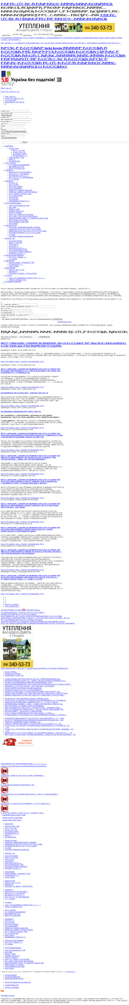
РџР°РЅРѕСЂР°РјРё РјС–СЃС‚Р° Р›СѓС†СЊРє (25, 233)
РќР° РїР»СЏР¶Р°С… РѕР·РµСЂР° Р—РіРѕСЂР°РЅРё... (24, 711)
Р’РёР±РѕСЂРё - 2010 (12, 826)
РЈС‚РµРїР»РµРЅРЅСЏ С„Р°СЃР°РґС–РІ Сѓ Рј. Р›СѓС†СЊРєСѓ (22, 612)
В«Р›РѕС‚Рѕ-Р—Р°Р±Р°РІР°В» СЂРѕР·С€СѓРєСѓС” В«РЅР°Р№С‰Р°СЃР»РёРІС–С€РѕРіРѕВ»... (37, 729)
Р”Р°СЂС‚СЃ (13, 183)
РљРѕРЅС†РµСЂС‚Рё (16, 211)
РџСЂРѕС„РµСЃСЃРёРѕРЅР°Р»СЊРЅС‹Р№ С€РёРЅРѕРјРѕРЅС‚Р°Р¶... (29, 682)
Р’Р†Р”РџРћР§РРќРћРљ (13, 203)
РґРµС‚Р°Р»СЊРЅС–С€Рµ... (10, 361)
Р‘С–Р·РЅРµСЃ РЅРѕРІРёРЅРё (19, 165)
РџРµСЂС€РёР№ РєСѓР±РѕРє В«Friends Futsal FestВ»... (24, 688)
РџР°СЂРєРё (13, 224)
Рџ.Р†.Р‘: (4, 124)
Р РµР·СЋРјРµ (14, 266)
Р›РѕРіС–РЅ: (5, 111)
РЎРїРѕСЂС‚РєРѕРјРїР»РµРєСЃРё (20, 190)
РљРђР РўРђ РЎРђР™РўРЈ (14, 979)
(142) (61, 720)
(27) (72, 729)
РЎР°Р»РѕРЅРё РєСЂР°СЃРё (19, 222)
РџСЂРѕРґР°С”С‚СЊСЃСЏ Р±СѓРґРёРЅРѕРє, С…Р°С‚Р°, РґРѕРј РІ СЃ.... (26, 803)
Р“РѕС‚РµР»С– (14, 244)
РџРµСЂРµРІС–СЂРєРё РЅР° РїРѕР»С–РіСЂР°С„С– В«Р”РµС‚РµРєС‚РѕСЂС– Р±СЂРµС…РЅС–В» (35, 618)
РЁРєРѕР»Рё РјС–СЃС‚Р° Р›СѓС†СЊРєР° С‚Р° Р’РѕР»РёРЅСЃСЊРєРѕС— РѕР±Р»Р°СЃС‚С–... (37, 733)
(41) (60, 724)
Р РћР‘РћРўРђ (9, 261)
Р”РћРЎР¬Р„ (9, 170)
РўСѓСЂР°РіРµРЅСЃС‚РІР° (18, 250)
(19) (7, 731)
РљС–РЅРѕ (12, 207)
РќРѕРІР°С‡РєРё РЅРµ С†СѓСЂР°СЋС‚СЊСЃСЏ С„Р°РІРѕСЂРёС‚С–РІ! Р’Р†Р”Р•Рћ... (34, 695)
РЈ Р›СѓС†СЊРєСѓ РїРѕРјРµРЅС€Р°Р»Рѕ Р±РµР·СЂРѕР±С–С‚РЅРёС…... (30, 713)
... (5, 727)
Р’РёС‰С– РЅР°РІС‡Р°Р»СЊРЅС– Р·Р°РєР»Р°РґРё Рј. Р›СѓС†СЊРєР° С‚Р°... (31, 724)
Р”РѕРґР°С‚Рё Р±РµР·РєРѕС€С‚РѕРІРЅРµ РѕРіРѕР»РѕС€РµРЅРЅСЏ (23, 766)
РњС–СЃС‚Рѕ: (6, 309)
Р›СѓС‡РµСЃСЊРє (15, 241)
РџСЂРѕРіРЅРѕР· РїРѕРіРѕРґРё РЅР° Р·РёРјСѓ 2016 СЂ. (21, 411)
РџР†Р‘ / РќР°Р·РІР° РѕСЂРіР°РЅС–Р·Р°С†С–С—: (18, 306)
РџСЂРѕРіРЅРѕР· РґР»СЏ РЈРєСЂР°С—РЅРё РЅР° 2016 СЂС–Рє (24, 393)
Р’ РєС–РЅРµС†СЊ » (12, 606)
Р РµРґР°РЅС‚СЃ (70, 972)
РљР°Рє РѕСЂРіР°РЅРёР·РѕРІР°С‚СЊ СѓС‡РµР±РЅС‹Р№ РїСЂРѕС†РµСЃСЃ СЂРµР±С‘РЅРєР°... (38, 684)
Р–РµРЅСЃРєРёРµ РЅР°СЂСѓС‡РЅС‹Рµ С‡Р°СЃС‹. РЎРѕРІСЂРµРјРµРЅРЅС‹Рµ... (33, 679)
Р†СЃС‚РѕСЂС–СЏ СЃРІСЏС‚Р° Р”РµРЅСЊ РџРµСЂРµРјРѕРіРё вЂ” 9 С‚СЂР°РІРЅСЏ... (36, 700)
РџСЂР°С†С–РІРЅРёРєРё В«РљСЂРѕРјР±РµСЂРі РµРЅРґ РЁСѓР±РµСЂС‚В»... (32, 720)
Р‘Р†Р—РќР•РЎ (10, 163)
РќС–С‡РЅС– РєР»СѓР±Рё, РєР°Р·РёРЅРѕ (23, 216)
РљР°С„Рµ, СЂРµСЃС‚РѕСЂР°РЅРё (21, 215)
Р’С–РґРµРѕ (13, 259)
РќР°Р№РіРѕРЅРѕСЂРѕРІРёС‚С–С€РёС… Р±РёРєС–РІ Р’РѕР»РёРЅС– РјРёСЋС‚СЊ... (34, 704)
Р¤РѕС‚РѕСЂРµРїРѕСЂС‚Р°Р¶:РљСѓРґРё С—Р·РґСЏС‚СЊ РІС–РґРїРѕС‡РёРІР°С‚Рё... (34, 709)
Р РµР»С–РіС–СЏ (19, 152)
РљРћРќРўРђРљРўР (12, 985)
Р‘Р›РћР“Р (8, 275)
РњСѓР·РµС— (14, 246)
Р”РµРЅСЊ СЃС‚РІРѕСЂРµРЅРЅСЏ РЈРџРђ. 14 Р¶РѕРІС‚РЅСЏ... (27, 698)
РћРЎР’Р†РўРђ (10, 268)
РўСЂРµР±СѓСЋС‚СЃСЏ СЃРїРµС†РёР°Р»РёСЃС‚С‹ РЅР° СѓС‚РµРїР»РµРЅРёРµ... (29, 794)
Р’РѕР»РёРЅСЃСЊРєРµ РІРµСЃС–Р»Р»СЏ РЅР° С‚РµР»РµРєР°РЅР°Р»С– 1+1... (32, 718)
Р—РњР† (12, 234)
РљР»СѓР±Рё (13, 197)
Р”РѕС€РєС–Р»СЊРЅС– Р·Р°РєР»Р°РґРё (23, 273)
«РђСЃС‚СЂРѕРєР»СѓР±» (18, 280)
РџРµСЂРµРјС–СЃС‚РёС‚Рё (14, 102)
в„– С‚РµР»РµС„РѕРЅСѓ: (10, 304)
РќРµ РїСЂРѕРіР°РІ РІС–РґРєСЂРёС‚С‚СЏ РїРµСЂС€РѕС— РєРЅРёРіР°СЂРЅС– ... (33, 708)
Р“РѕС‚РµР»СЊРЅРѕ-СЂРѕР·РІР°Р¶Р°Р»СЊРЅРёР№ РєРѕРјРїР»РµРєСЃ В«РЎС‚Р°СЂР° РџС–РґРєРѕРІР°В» (38, 623)
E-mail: (4, 317)
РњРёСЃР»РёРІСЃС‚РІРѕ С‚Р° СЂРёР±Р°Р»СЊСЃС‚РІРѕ (28, 218)
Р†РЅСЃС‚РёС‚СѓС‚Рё (16, 270)
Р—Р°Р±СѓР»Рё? (11, 100)
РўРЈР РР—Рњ (10, 238)
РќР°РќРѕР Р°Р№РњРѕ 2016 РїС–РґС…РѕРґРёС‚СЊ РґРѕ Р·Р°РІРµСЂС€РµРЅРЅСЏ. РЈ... (35, 681)
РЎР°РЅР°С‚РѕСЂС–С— (17, 253)
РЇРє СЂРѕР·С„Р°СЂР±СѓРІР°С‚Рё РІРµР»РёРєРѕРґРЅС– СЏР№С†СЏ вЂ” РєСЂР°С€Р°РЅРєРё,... (39, 734)
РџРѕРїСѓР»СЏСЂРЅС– (13, 674)
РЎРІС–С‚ (12, 159)
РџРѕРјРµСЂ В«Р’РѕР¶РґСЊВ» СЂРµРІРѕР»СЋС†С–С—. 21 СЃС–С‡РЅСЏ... (31, 702)
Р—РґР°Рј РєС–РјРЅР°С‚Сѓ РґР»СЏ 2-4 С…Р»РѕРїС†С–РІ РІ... (22, 813)
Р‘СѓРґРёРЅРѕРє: (7, 313)
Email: (3, 126)
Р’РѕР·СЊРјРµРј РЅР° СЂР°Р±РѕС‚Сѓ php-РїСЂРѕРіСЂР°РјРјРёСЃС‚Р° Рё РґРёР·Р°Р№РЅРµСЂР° (34, 668)
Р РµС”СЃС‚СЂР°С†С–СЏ (10, 92)
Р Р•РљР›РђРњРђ (11, 975)
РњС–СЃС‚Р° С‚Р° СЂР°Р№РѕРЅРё (21, 177)
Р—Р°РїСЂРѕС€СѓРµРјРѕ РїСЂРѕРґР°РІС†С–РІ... (18, 785)
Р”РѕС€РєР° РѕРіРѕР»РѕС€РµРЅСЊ (21, 236)
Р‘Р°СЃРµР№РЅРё (15, 188)
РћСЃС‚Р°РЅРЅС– (11, 672)
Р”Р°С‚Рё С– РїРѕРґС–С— (18, 257)
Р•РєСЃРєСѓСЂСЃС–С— (17, 248)
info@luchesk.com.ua (64, 322)
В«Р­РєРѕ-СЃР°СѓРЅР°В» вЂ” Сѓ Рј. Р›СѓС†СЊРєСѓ (19, 614)
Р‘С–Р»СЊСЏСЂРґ (16, 196)
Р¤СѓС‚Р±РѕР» (14, 185)
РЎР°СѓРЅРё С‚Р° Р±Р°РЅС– (19, 220)
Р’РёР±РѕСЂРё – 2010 (16, 157)
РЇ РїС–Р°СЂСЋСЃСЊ (17, 168)
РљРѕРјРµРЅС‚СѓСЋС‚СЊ (14, 675)
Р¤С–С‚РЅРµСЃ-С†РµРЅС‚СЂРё (20, 194)
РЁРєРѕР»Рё (13, 272)
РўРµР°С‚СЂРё (14, 209)
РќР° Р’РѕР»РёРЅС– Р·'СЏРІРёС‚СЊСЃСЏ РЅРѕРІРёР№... (25, 706)
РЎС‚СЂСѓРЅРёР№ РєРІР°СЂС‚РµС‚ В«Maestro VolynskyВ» (22, 620)
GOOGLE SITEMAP (12, 987)
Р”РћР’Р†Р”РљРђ (11, 225)
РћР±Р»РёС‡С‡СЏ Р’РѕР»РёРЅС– (20, 172)
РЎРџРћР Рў (9, 181)
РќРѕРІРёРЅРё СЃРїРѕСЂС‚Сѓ (19, 201)
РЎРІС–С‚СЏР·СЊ (15, 243)
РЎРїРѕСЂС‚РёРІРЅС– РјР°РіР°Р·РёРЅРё (23, 192)
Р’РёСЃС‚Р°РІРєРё (15, 213)
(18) (74, 734)
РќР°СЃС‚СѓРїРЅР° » (12, 604)
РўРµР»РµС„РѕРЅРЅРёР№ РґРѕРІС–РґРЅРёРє (24, 227)
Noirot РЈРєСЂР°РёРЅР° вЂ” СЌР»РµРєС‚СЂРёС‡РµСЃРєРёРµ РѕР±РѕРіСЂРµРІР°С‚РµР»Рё (33, 621)
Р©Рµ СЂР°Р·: (6, 121)
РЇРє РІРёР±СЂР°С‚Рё (16, 167)
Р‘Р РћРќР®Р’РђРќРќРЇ (13, 282)
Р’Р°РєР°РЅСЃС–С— (16, 264)
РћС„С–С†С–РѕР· (19, 150)
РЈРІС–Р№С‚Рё (6, 88)
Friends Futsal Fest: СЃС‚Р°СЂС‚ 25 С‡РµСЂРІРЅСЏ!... (23, 690)
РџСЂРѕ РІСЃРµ (14, 161)
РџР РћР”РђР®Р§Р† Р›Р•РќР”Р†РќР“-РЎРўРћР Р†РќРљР (20, 610)
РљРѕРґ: (4, 129)
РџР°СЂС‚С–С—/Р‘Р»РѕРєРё (19, 174)
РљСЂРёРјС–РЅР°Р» (20, 154)
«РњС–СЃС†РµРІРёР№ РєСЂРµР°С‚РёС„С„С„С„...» (27, 278)
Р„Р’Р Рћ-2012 (14, 199)
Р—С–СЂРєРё (14, 179)
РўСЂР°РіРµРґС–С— (20, 156)
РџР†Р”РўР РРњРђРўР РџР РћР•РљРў (18, 982)
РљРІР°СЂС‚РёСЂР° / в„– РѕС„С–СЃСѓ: (15, 315)
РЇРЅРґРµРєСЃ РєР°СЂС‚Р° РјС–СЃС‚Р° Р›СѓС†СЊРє (27, 231)
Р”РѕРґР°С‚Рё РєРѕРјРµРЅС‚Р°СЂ (32, 361)
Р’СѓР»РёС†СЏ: (7, 311)
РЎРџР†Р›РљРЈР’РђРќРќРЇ (14, 255)
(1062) (62, 718)
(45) (39, 722)
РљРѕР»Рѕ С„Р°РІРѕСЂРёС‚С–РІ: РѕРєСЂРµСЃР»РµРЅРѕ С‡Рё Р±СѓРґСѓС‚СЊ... (33, 691)
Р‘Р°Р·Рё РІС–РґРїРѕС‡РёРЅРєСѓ (20, 252)
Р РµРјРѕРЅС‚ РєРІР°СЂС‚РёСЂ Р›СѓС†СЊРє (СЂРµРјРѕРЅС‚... (23, 775)
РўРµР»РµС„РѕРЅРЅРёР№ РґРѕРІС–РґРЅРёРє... (21, 722)
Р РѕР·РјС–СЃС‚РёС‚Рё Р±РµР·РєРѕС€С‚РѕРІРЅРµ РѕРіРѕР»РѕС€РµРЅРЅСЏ (56, 4)
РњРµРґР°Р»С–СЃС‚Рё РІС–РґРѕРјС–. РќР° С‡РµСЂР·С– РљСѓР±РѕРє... (30, 686)
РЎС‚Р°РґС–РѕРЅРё (15, 186)
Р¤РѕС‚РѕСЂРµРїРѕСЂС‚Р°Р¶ (19, 205)
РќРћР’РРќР (9, 146)
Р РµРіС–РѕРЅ (14, 148)
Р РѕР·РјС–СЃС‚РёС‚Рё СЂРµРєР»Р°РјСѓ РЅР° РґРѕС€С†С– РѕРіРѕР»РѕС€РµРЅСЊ (59, 17)
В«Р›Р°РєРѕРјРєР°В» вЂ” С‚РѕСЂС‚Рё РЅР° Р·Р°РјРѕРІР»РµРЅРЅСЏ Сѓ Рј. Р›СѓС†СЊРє (31, 616)
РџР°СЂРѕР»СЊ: (7, 113)
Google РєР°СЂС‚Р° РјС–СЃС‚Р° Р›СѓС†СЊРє (25, 229)
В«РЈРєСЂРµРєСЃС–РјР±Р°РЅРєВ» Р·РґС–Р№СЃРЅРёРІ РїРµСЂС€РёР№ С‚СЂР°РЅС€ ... (36, 715)
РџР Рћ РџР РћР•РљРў (12, 977)
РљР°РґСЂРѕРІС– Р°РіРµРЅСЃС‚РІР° (22, 262)
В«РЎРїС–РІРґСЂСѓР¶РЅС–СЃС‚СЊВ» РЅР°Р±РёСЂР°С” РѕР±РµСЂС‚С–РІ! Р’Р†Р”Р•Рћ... (36, 693)
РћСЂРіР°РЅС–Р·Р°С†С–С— (19, 176)
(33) (7, 727)
